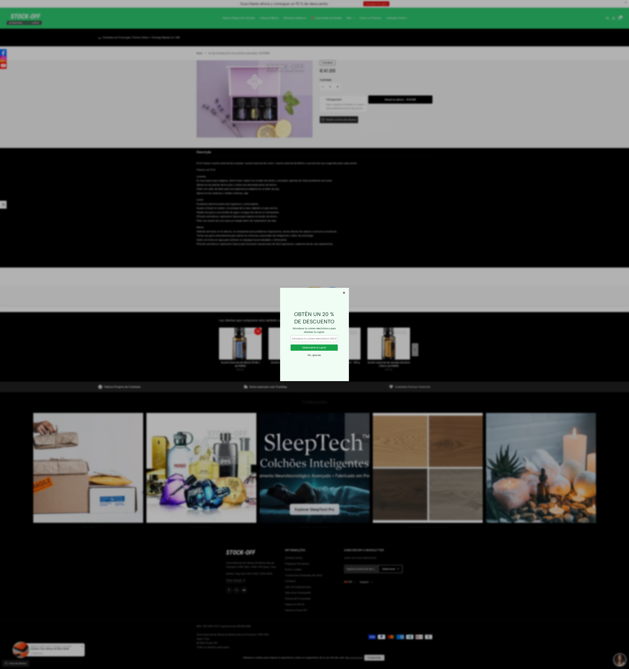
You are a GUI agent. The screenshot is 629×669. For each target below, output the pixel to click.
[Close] (344, 292)
